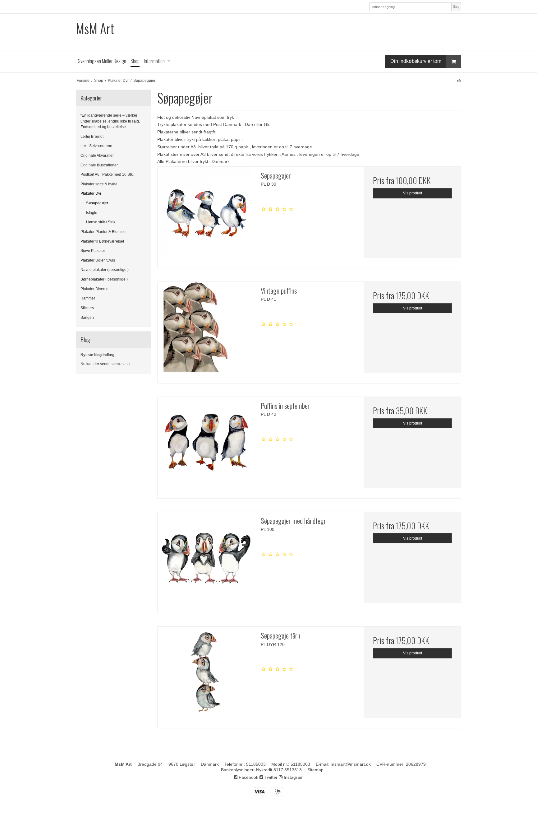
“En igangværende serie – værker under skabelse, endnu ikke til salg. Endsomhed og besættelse (110, 121)
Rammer (87, 298)
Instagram (293, 777)
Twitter (270, 777)
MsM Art (95, 28)
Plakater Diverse (94, 289)
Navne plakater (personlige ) (104, 269)
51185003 (256, 764)
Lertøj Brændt (91, 136)
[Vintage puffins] (206, 330)
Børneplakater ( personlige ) (104, 279)
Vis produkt (412, 193)
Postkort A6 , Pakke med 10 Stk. (107, 174)
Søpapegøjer (97, 203)
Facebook (247, 777)
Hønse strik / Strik (100, 222)
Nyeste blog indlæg (97, 355)
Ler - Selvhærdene (96, 146)
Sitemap (315, 769)
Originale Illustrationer (99, 165)
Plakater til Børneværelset (102, 241)
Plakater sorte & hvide (98, 184)
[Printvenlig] (459, 80)
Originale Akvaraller (97, 155)
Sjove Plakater (92, 251)
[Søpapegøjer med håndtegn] (206, 560)
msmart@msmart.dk (351, 764)
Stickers (87, 308)
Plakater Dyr (90, 193)
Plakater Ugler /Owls (97, 260)
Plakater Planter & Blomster (103, 232)
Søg (456, 6)
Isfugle (91, 213)
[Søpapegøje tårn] (206, 675)
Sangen (87, 317)
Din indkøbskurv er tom (415, 61)
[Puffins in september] (206, 445)
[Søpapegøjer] (206, 215)
